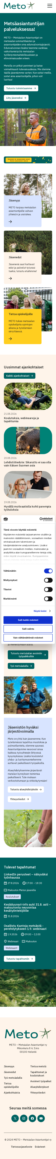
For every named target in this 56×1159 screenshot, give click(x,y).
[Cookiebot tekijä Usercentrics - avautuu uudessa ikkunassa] (40, 519)
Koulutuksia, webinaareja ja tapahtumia (21, 420)
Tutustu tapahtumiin (17, 958)
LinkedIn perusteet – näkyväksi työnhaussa (26, 876)
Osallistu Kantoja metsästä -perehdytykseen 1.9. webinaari (25, 927)
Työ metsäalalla (19, 665)
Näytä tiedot (40, 611)
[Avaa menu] (49, 5)
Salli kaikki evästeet (28, 620)
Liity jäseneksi (14, 97)
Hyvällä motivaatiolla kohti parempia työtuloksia (27, 508)
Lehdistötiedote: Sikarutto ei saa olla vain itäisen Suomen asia (27, 464)
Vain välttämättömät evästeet (28, 637)
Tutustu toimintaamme (19, 88)
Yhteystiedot (17, 799)
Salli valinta (28, 629)
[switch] (48, 580)
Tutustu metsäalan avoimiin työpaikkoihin (26, 655)
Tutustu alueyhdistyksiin (24, 789)
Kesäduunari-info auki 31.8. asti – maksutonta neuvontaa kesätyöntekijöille (27, 907)
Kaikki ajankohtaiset (17, 375)
